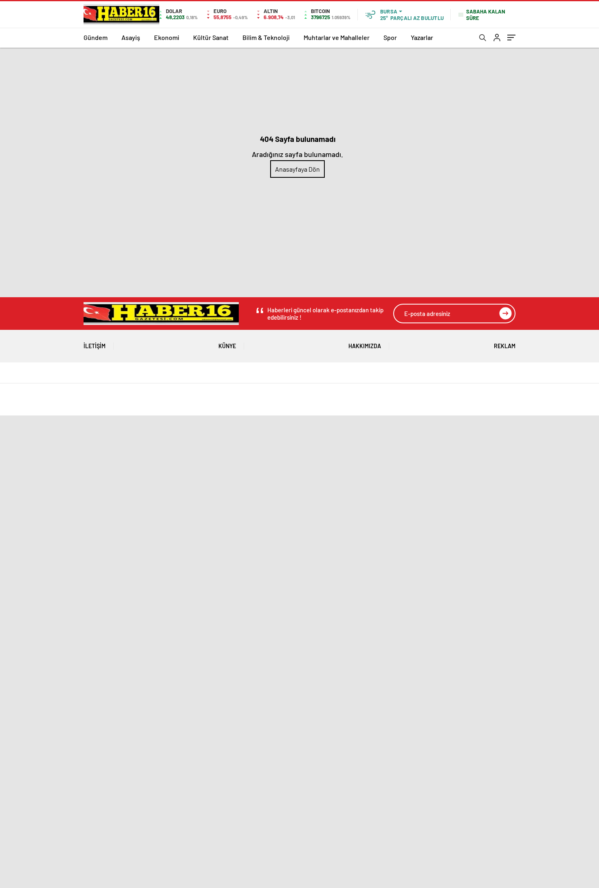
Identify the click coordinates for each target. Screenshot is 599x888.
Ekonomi (166, 37)
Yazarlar (422, 37)
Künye (227, 345)
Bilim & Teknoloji (266, 37)
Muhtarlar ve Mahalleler (337, 37)
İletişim (95, 345)
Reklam (504, 345)
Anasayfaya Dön (297, 169)
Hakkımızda (364, 345)
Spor (390, 37)
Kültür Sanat (211, 37)
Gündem (96, 37)
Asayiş (130, 37)
